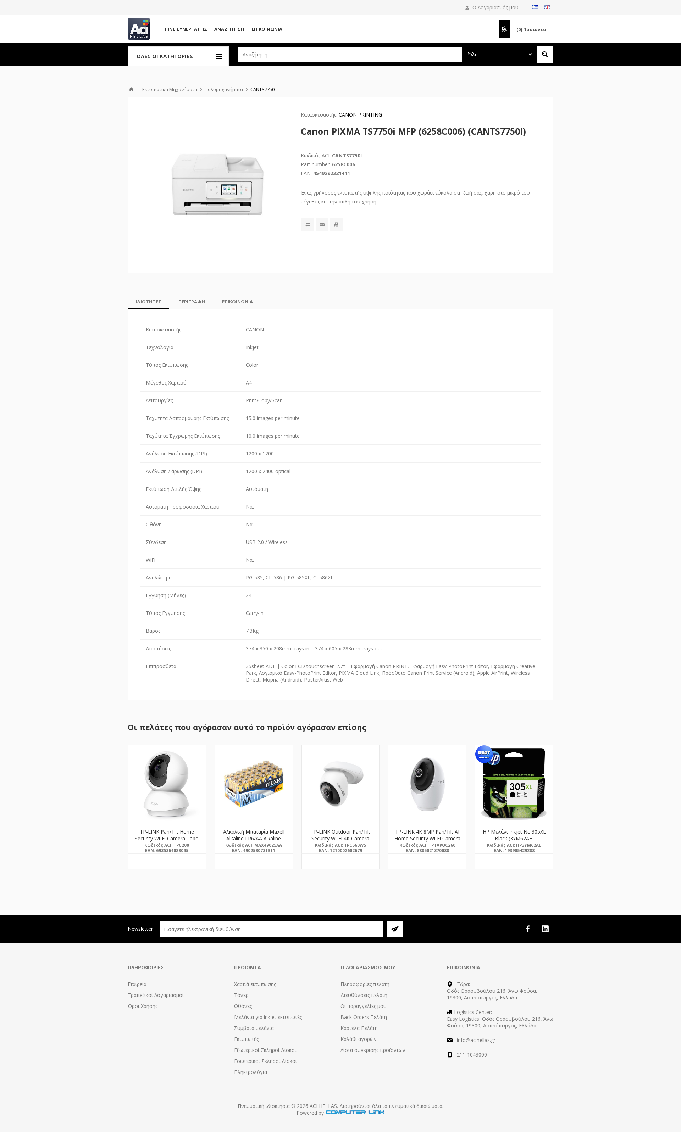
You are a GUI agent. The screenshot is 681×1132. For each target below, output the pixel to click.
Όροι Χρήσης (142, 1006)
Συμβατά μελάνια (254, 1028)
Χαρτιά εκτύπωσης (255, 984)
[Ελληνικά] (535, 7)
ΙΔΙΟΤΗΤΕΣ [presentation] (148, 301)
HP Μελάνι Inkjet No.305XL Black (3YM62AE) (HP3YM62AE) (514, 838)
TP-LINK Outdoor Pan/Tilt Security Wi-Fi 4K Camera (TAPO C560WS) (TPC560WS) (340, 841)
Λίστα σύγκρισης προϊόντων (372, 1050)
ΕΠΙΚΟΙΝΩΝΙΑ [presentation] (237, 301)
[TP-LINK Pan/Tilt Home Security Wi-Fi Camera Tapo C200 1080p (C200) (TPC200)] (167, 784)
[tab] (148, 301)
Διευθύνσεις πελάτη (363, 995)
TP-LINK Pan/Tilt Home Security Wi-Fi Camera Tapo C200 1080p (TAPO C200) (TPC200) (167, 841)
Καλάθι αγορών (358, 1039)
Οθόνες (243, 1006)
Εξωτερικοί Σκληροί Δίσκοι (265, 1050)
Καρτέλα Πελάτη (359, 1028)
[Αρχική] (131, 89)
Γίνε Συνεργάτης (186, 29)
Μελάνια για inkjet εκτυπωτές (268, 1017)
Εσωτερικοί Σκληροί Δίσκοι (265, 1061)
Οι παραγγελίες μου (363, 1006)
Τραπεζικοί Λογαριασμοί (156, 995)
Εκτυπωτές (246, 1039)
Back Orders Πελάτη (363, 1017)
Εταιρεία (137, 984)
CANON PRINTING (360, 114)
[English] (547, 7)
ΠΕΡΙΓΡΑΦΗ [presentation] (191, 301)
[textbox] (350, 54)
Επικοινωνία (266, 29)
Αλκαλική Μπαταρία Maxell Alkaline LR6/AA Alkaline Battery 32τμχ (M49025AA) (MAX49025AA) (253, 841)
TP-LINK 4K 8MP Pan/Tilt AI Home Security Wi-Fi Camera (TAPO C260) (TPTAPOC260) (427, 838)
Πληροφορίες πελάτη (364, 984)
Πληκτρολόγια (250, 1072)
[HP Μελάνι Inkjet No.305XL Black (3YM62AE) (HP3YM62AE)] (514, 784)
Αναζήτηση (229, 29)
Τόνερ (241, 995)
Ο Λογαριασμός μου (495, 7)
